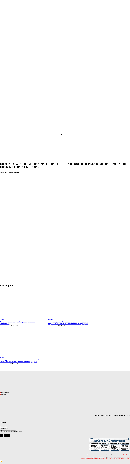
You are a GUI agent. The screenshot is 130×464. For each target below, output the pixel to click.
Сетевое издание (4, 428)
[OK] (7, 281)
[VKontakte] (4, 281)
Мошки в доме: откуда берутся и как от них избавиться (18, 323)
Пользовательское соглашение (123, 458)
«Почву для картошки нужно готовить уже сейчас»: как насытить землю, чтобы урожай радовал (21, 361)
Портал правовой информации (8, 430)
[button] (62, 135)
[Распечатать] (28, 173)
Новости (2, 170)
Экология (50, 319)
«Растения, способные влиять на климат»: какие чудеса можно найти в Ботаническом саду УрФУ (68, 323)
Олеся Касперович (14, 172)
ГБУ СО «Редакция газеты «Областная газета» (11, 431)
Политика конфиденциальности (88, 458)
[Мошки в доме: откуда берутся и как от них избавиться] (22, 303)
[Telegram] (33, 173)
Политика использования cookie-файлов (105, 458)
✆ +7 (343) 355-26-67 (89, 457)
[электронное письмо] (23, 173)
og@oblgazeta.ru (102, 457)
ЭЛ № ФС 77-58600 (126, 454)
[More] (43, 173)
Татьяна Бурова (4, 325)
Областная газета (4, 363)
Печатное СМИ (3, 427)
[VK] (38, 173)
